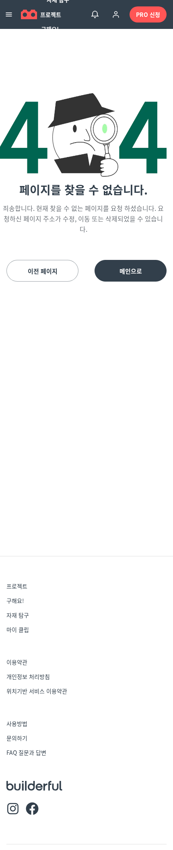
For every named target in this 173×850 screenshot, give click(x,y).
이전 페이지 (43, 271)
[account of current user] (116, 14)
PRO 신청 (148, 14)
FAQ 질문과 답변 (26, 752)
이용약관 (16, 662)
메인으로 (130, 271)
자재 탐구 (17, 615)
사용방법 (16, 723)
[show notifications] (95, 14)
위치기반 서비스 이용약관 (36, 691)
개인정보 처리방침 (28, 676)
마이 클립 (17, 629)
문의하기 (16, 738)
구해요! (50, 29)
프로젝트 (50, 14)
